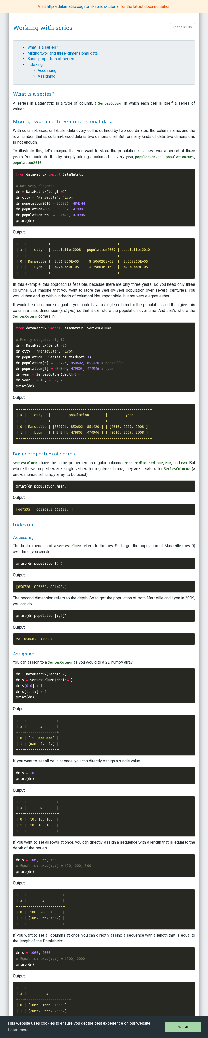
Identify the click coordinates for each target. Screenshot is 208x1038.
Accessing (47, 70)
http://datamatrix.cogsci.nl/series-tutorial (83, 6)
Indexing (35, 64)
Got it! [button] (183, 1027)
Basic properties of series (50, 58)
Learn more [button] (18, 1030)
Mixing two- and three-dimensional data (62, 53)
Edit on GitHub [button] (182, 27)
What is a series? (42, 47)
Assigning (46, 76)
